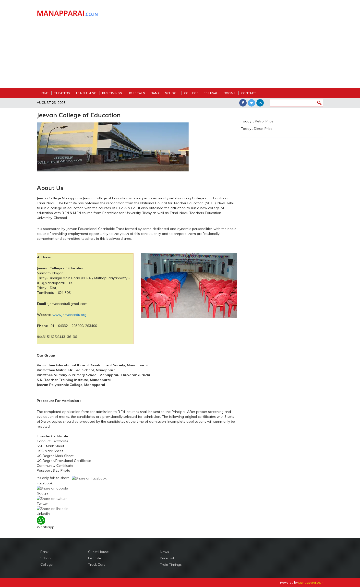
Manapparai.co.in (310, 582)
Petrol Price (264, 121)
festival (211, 93)
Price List (167, 558)
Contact (248, 93)
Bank (155, 93)
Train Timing (86, 93)
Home (44, 93)
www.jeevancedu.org (69, 314)
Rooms (230, 93)
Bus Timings (112, 93)
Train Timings (171, 564)
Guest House (98, 552)
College (191, 93)
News (164, 552)
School (171, 93)
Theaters (62, 93)
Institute (94, 558)
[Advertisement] (216, 46)
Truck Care (97, 564)
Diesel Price (263, 128)
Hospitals (136, 93)
